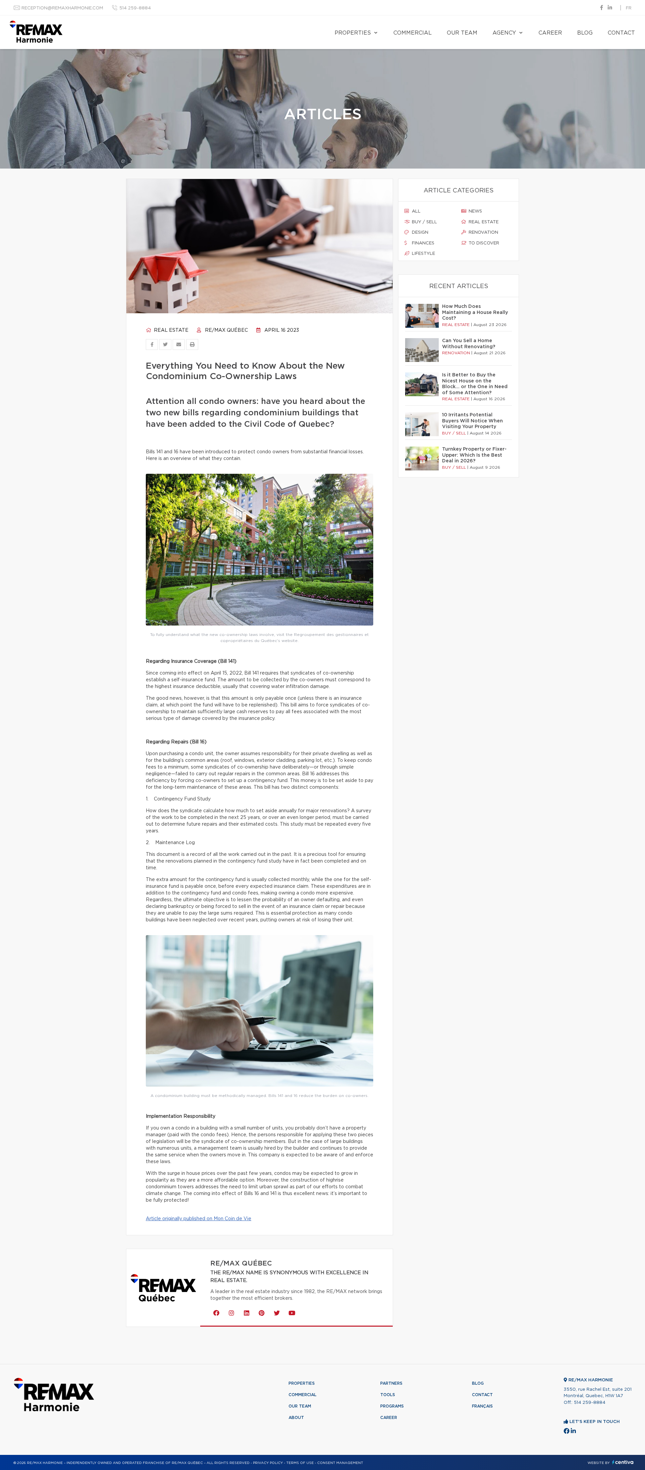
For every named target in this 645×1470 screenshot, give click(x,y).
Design (419, 232)
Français (482, 1406)
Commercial (412, 33)
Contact (621, 33)
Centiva (623, 1462)
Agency (504, 33)
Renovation (482, 232)
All (416, 211)
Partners (391, 1383)
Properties (353, 33)
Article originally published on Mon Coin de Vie (198, 1218)
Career (550, 33)
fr (629, 8)
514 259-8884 (135, 8)
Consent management (340, 1463)
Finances (422, 243)
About (296, 1418)
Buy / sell (424, 222)
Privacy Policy (268, 1463)
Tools (387, 1395)
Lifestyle (423, 253)
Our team (462, 33)
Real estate (170, 330)
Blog (585, 33)
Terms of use (300, 1463)
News (474, 211)
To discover (483, 243)
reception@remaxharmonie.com (62, 8)
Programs (392, 1406)
